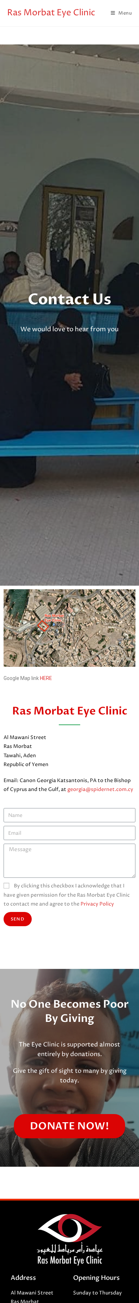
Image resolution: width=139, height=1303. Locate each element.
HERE (46, 678)
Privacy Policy (97, 904)
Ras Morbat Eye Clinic (51, 13)
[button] (69, 1126)
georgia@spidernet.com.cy (100, 789)
